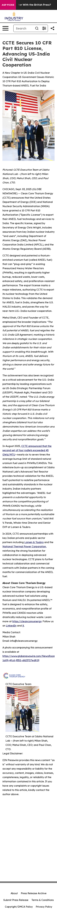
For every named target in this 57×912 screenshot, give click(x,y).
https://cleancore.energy (26, 621)
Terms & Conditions (42, 899)
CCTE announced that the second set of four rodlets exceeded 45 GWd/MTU (27, 450)
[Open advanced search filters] (44, 28)
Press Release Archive (34, 893)
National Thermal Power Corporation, (24, 546)
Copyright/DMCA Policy (19, 906)
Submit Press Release (15, 899)
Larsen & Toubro (34, 542)
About (14, 893)
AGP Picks (8, 5)
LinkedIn (11, 625)
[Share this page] (52, 28)
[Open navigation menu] (5, 28)
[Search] (36, 28)
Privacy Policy (44, 906)
